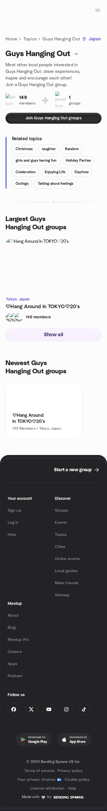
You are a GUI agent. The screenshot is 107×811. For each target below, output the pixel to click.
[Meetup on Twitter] (31, 709)
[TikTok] (84, 709)
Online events (67, 559)
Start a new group (73, 470)
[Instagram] (66, 709)
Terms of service (39, 771)
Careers (15, 652)
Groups (61, 510)
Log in (13, 523)
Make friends (66, 583)
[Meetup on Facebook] (14, 709)
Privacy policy (70, 771)
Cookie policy (77, 780)
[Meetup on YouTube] (49, 709)
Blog (12, 628)
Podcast (15, 676)
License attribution (47, 788)
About (13, 615)
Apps (12, 664)
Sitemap (62, 595)
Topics (29, 39)
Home (11, 39)
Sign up (14, 510)
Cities (60, 547)
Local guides (66, 571)
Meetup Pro (18, 640)
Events (61, 523)
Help (12, 535)
